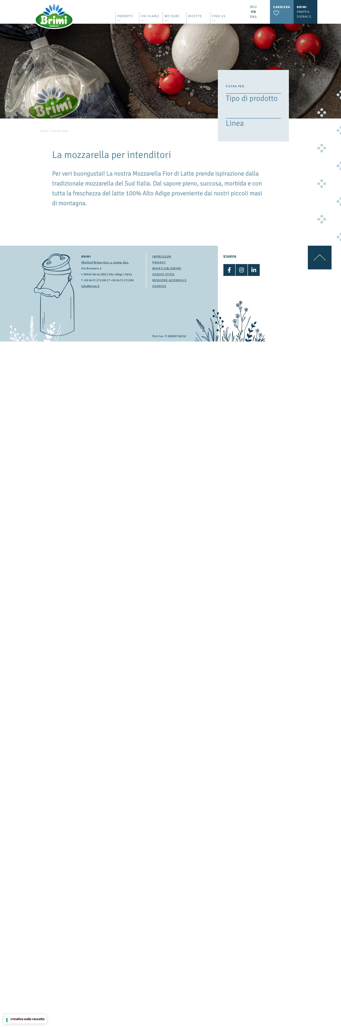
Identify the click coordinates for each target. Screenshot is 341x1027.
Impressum (161, 256)
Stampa (230, 256)
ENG (253, 17)
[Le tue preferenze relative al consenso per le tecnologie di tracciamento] (7, 1020)
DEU (253, 7)
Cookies (159, 286)
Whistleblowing (166, 268)
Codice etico (163, 274)
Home (44, 131)
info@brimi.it (90, 286)
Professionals (304, 12)
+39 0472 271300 (94, 280)
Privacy (159, 262)
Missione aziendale (169, 280)
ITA (253, 12)
